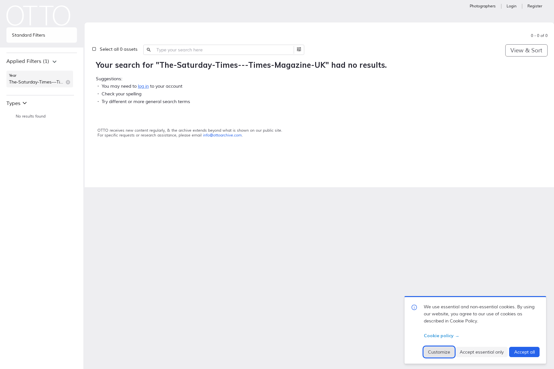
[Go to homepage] (38, 15)
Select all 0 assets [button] (119, 49)
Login (511, 6)
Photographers (483, 6)
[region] (41, 74)
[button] (68, 82)
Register (534, 6)
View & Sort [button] (526, 50)
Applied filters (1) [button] (27, 61)
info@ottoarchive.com (222, 135)
